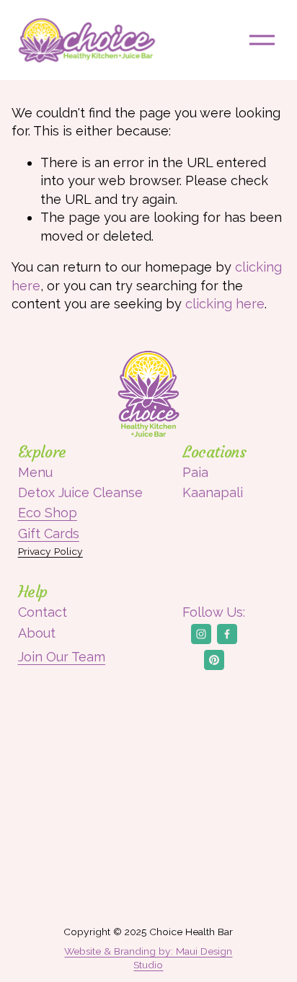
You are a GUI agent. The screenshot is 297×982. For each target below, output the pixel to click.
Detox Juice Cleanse (80, 492)
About (37, 632)
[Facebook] (227, 634)
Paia (195, 472)
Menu (35, 472)
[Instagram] (201, 634)
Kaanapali (212, 492)
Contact (42, 612)
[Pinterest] (214, 660)
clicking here (225, 303)
